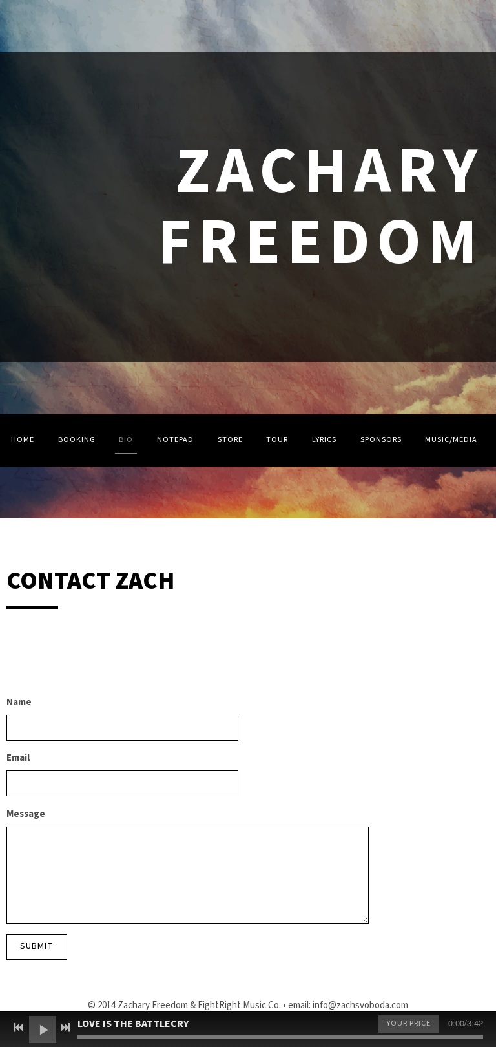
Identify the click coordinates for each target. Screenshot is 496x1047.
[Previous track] (19, 1027)
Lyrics (324, 439)
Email (18, 758)
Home (22, 439)
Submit (37, 946)
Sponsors (381, 439)
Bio (126, 439)
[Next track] (65, 1027)
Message (25, 814)
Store (230, 439)
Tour (277, 439)
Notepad (175, 439)
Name (19, 702)
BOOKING (77, 439)
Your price (409, 1023)
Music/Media (451, 439)
